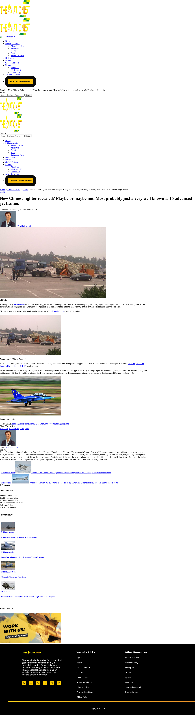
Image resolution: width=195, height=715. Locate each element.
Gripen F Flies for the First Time (13, 577)
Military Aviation (8, 532)
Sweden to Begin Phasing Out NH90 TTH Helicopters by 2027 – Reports (28, 597)
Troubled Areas (131, 692)
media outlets (19, 304)
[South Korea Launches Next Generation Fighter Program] (8, 549)
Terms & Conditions (85, 692)
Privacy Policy (83, 687)
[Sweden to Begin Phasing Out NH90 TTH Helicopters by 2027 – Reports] (8, 589)
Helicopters (6, 591)
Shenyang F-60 (46, 424)
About (79, 662)
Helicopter (129, 667)
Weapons (129, 682)
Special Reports (83, 667)
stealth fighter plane (61, 424)
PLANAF (140, 363)
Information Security (133, 687)
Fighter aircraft (22, 424)
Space (128, 677)
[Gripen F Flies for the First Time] (8, 569)
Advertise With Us (84, 682)
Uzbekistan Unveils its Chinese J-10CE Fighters (19, 537)
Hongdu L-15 (58, 311)
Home (79, 658)
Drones (128, 672)
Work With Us (82, 677)
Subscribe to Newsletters (21, 81)
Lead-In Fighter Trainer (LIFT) (13, 366)
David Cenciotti (24, 226)
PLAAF (131, 363)
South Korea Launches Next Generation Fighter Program (22, 557)
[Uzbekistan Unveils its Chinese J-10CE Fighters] (8, 530)
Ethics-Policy (82, 697)
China (2, 192)
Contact (80, 672)
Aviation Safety (131, 662)
